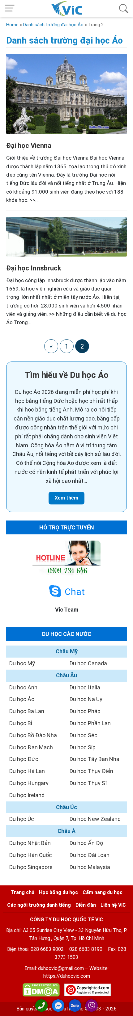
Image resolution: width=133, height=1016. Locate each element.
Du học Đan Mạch (31, 747)
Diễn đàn (85, 905)
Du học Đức (23, 759)
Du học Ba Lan (26, 711)
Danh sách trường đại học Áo (53, 24)
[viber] (91, 1005)
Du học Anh (23, 687)
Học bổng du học (58, 892)
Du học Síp (83, 747)
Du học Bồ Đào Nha (33, 735)
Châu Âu (66, 675)
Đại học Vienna (28, 145)
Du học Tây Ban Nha (94, 759)
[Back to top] (124, 1006)
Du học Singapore (31, 867)
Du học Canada (88, 663)
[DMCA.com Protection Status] (41, 991)
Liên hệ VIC (113, 905)
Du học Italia (85, 687)
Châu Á (66, 831)
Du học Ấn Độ (86, 843)
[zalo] (75, 1005)
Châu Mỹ (67, 651)
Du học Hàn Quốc (30, 855)
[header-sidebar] (123, 8)
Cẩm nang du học (102, 892)
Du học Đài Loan (89, 855)
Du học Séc (83, 735)
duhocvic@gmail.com (61, 968)
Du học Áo (21, 699)
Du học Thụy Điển (91, 771)
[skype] (55, 591)
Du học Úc (21, 819)
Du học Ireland (27, 795)
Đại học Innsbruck (33, 268)
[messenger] (58, 1005)
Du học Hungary (29, 783)
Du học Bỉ (20, 723)
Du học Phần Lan (90, 723)
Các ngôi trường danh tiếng (39, 905)
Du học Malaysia (90, 867)
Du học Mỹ (22, 663)
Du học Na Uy (86, 699)
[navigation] (9, 8)
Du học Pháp (85, 711)
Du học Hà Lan (27, 771)
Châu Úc (66, 807)
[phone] (41, 1005)
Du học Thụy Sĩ (88, 783)
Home (12, 24)
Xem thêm (66, 498)
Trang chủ (22, 892)
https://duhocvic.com (66, 976)
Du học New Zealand (95, 819)
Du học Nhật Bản (30, 843)
